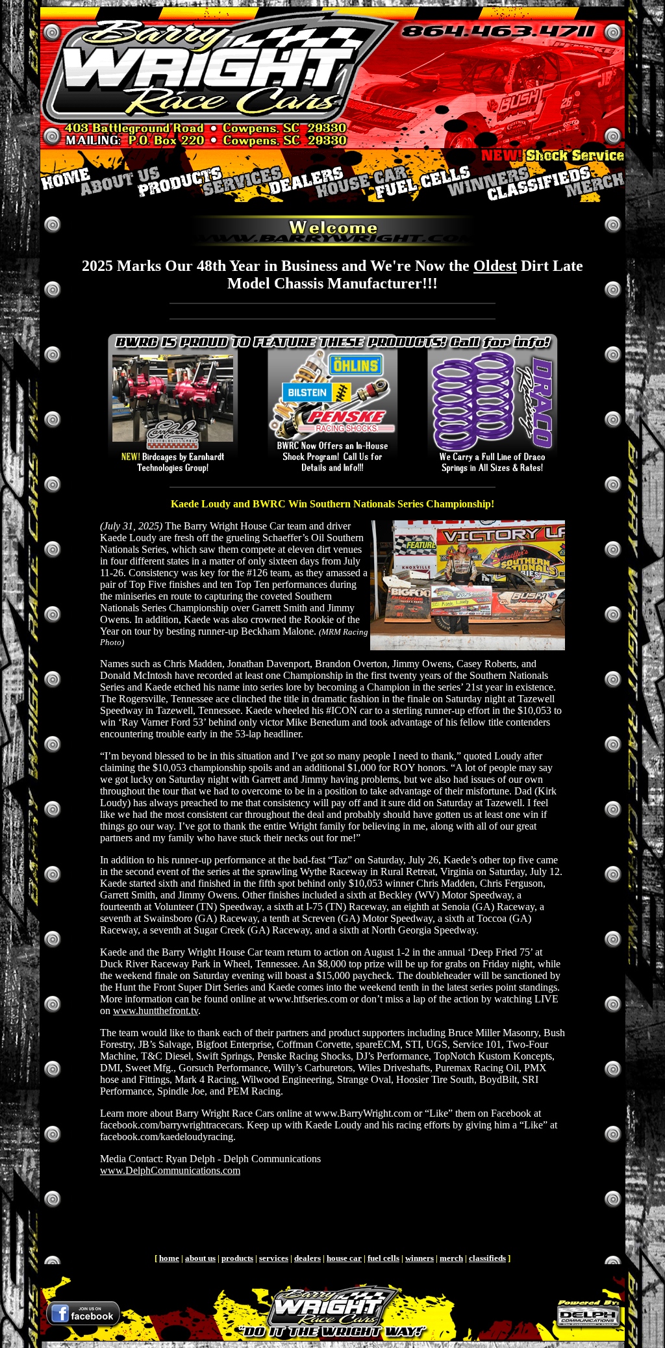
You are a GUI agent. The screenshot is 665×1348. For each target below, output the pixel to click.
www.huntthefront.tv (155, 1010)
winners (419, 1258)
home (169, 1258)
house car (344, 1258)
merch (451, 1258)
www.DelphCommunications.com (170, 1170)
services (273, 1258)
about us (200, 1258)
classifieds (487, 1258)
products (237, 1258)
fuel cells (383, 1258)
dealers (307, 1258)
